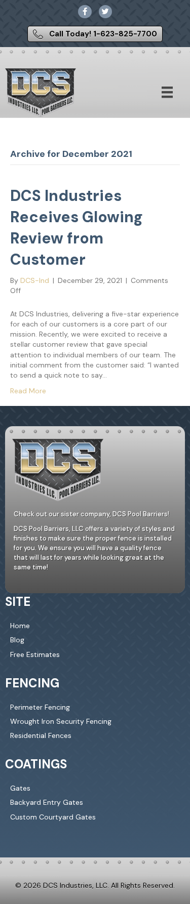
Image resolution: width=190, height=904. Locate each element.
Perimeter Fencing (40, 707)
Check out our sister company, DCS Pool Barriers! (91, 514)
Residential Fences (40, 735)
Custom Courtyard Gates (53, 816)
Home (20, 625)
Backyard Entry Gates (46, 802)
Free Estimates (35, 654)
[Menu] (167, 92)
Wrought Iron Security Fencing (60, 721)
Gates (20, 788)
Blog (17, 639)
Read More (28, 390)
